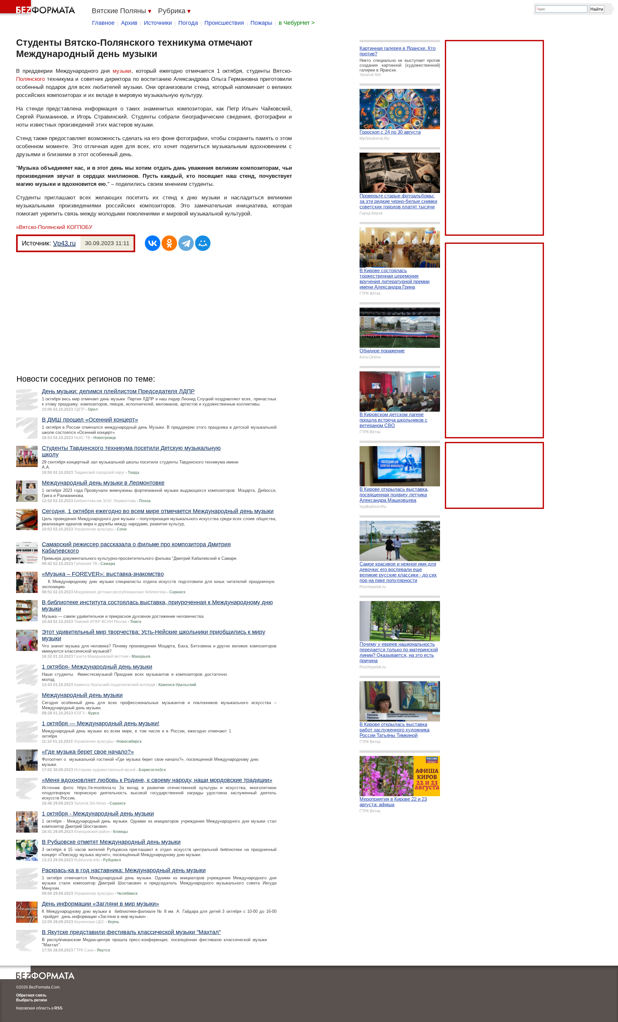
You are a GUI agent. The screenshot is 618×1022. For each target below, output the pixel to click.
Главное (103, 23)
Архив (129, 23)
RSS (58, 1008)
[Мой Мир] (203, 243)
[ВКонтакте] (152, 243)
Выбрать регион (31, 1000)
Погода (188, 23)
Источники (158, 23)
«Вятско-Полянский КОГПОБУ (54, 227)
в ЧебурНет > (297, 23)
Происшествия (224, 23)
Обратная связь (31, 995)
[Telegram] (186, 243)
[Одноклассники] (169, 243)
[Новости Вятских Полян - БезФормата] (38, 8)
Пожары (261, 23)
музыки (122, 71)
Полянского (30, 79)
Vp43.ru (64, 243)
